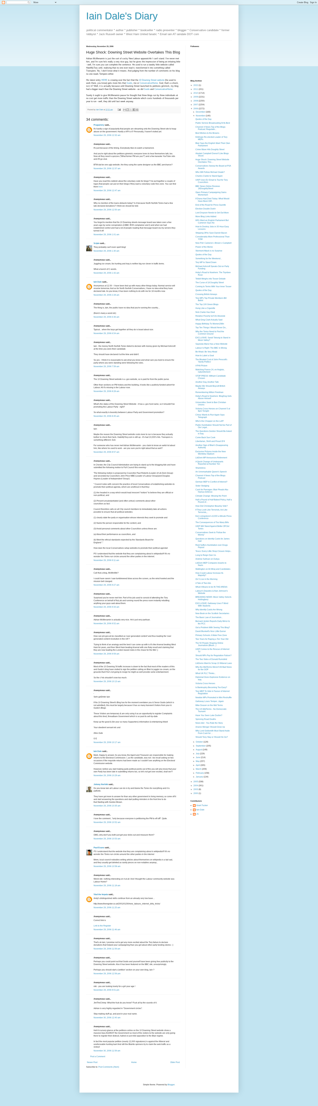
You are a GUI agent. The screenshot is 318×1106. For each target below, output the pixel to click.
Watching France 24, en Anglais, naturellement (209, 370)
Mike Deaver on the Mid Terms (209, 705)
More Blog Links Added (205, 216)
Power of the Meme (204, 247)
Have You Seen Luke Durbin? (208, 715)
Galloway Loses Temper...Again (209, 701)
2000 (196, 793)
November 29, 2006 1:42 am (106, 273)
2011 (196, 89)
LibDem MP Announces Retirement (211, 458)
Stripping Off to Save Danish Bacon (211, 233)
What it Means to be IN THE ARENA (211, 587)
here (101, 187)
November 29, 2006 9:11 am (106, 560)
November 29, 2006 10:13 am (107, 681)
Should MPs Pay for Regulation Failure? (213, 655)
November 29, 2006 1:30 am (106, 251)
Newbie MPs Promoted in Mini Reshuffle (213, 697)
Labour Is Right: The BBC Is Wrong (211, 348)
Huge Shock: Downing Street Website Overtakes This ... (212, 160)
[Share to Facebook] (134, 109)
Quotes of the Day (203, 119)
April (198, 765)
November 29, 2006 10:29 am (107, 775)
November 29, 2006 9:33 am (106, 607)
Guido (129, 83)
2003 (196, 789)
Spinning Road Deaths (205, 719)
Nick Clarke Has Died (205, 312)
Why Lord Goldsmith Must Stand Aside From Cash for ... (212, 732)
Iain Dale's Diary (122, 16)
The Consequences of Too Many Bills (212, 522)
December (201, 112)
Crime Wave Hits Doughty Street (209, 149)
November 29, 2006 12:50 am (107, 210)
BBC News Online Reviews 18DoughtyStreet (207, 187)
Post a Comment (97, 1056)
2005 (196, 781)
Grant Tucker (202, 805)
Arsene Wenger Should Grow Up (210, 727)
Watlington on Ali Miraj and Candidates (212, 569)
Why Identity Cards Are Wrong (208, 609)
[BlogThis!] (127, 109)
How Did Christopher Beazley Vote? (211, 506)
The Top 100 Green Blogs (206, 304)
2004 (196, 785)
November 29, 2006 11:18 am (107, 885)
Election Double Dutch (205, 209)
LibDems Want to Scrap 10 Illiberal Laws (213, 663)
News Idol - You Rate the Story (209, 723)
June (198, 757)
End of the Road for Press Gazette (210, 205)
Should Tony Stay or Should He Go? (211, 737)
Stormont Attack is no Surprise (208, 251)
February (200, 773)
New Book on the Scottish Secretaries (212, 613)
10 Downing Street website (151, 80)
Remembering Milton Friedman (209, 392)
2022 (196, 85)
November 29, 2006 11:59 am (107, 949)
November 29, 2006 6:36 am (106, 317)
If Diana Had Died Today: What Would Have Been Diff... (212, 199)
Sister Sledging (202, 486)
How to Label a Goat (204, 355)
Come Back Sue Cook (205, 437)
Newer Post (92, 1062)
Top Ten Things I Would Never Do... (211, 327)
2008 (196, 101)
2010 (196, 93)
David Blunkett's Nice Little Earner (210, 631)
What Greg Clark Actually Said (208, 320)
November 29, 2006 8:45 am (106, 416)
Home (134, 1062)
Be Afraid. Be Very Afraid (206, 352)
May (198, 761)
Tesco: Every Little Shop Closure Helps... (213, 551)
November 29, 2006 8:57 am (106, 452)
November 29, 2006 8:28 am (106, 391)
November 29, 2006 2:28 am (106, 295)
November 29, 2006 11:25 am (107, 907)
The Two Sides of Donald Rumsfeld (211, 659)
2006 (196, 108)
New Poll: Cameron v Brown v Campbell (213, 243)
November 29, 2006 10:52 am (107, 822)
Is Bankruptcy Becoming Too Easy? (211, 687)
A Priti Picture (201, 365)
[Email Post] (119, 110)
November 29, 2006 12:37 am (107, 168)
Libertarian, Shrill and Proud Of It (210, 441)
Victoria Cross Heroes (205, 683)
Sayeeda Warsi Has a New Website (211, 344)
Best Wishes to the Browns (207, 133)
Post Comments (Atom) (108, 1067)
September (201, 746)
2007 (196, 104)
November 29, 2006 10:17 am (107, 742)
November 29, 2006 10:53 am (107, 839)
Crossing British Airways (206, 294)
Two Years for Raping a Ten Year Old (211, 639)
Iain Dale (98, 282)
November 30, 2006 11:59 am (107, 1051)
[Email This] (124, 109)
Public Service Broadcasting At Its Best (212, 123)
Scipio (96, 243)
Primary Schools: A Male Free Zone (211, 635)
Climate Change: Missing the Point (211, 496)
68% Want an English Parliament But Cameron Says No (212, 221)
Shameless (200, 468)
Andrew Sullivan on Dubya (207, 559)
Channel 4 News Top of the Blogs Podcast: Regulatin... (210, 128)
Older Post (175, 1062)
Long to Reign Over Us (205, 555)
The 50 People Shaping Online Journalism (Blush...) (209, 644)
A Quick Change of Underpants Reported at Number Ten (209, 462)
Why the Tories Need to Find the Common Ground (209, 332)
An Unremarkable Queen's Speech (211, 472)
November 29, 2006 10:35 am (107, 806)
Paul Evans (99, 847)
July (198, 753)
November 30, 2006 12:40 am (107, 1017)
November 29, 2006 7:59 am (106, 366)
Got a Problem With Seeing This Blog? (212, 627)
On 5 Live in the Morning (206, 579)
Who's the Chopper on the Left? (209, 421)
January (200, 777)
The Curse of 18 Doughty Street (209, 282)
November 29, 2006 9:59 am (106, 654)
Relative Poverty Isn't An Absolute (210, 316)
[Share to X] (130, 109)
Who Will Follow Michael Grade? (210, 172)
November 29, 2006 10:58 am (107, 866)
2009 (196, 97)
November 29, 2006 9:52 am (106, 623)
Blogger (171, 1084)
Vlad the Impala (101, 894)
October (199, 742)
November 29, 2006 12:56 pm (107, 973)
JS (197, 814)
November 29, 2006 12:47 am (107, 190)
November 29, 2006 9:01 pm (106, 990)
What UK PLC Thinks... (205, 673)
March (199, 769)
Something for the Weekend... (208, 258)
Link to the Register (102, 926)
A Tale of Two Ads (203, 583)
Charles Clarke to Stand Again (209, 176)
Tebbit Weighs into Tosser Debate (210, 279)
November (201, 116)
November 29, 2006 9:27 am (106, 585)
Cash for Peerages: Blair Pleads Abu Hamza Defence (211, 490)
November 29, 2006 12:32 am (107, 135)
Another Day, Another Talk (207, 382)
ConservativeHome (149, 83)
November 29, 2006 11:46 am (107, 929)
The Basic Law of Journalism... (209, 617)
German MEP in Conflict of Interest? (211, 482)
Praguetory (99, 125)
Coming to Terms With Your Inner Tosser (213, 286)
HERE (104, 80)
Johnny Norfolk (101, 784)
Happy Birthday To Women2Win (209, 324)
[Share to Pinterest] (137, 109)
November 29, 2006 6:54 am (106, 333)
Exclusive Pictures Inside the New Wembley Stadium (210, 452)
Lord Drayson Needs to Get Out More (212, 213)
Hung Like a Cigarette (205, 308)
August (199, 749)
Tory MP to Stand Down (205, 262)
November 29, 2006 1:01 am (106, 234)
